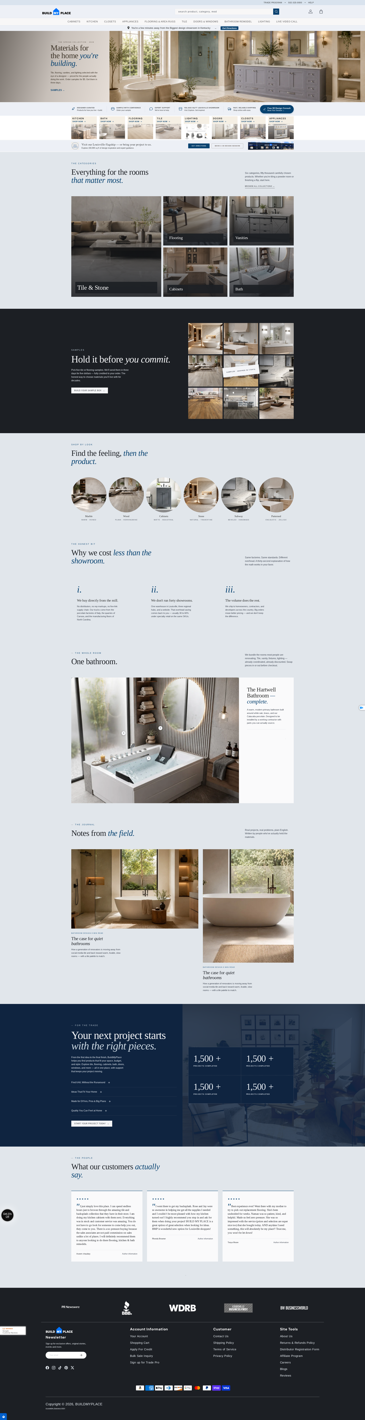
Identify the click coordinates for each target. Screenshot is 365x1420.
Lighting (264, 21)
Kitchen (92, 21)
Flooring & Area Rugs (160, 21)
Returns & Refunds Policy (297, 1342)
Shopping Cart (139, 1342)
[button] (321, 11)
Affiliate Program (291, 1355)
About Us (286, 1336)
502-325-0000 (295, 2)
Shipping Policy (223, 1342)
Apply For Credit (141, 1349)
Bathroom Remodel (238, 21)
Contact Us (220, 1336)
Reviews (285, 1375)
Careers (285, 1362)
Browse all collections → (260, 186)
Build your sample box (89, 390)
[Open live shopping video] (362, 707)
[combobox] (227, 12)
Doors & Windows (205, 21)
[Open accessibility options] (3, 1416)
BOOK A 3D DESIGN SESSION (227, 146)
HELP (311, 2)
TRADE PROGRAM (273, 2)
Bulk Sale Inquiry (141, 1355)
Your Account (139, 1336)
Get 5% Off (7, 1215)
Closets (110, 21)
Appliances (130, 21)
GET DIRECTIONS (199, 146)
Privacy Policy (222, 1355)
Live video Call (287, 21)
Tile (184, 21)
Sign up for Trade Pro (144, 1362)
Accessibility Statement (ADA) (55, 1408)
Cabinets (74, 21)
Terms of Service (224, 1349)
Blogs (284, 1369)
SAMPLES (56, 90)
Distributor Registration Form (299, 1349)
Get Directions (229, 28)
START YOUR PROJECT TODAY (91, 1123)
